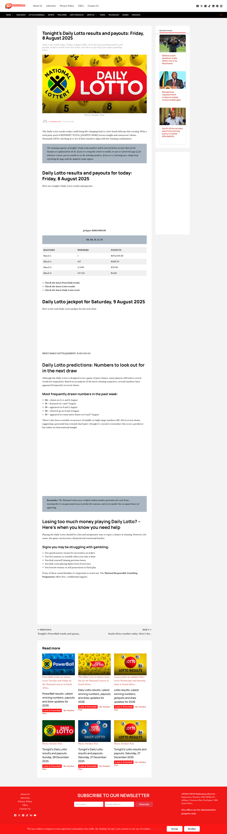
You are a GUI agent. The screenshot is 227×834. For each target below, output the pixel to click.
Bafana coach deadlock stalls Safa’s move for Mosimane (169, 59)
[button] (12, 15)
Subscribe (144, 804)
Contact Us (93, 6)
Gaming (125, 15)
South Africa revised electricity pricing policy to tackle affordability (172, 132)
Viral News (20, 15)
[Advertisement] (94, 209)
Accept (174, 829)
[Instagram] (205, 6)
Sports (51, 15)
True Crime (62, 15)
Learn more (157, 829)
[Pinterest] (217, 6)
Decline (192, 829)
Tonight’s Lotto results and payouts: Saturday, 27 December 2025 (130, 753)
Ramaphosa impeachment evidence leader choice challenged (171, 96)
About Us (37, 6)
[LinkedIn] (213, 6)
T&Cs (81, 6)
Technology (114, 15)
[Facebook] (197, 6)
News (8, 15)
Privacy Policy (67, 6)
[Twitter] (201, 6)
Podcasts (136, 15)
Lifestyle (90, 15)
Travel (102, 15)
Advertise (51, 6)
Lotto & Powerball (37, 15)
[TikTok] (209, 6)
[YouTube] (221, 6)
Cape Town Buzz (77, 15)
